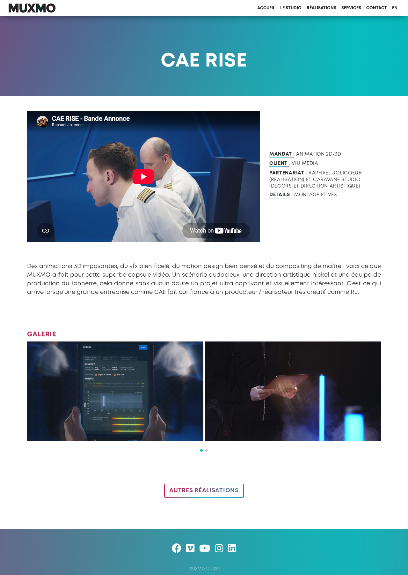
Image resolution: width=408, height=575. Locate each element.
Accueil (266, 8)
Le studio (291, 8)
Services (351, 8)
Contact (376, 8)
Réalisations (321, 8)
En (394, 8)
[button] (201, 450)
